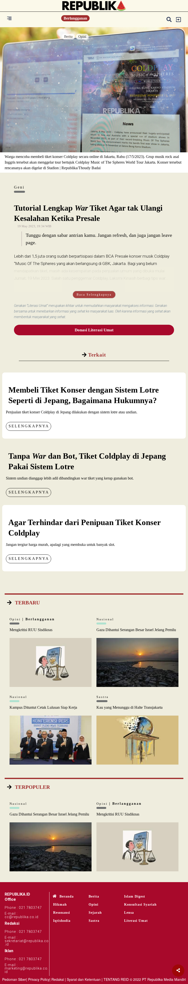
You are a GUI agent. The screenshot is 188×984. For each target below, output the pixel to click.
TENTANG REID (116, 979)
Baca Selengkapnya (94, 294)
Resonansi (61, 912)
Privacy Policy (38, 979)
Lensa (129, 912)
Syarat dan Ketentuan (84, 979)
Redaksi (57, 979)
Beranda (66, 896)
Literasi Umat (136, 921)
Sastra (94, 921)
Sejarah (95, 912)
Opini (82, 36)
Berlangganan (75, 18)
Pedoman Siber (14, 979)
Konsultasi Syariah (140, 904)
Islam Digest (134, 896)
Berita (68, 36)
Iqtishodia (61, 921)
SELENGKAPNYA (29, 426)
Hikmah (60, 904)
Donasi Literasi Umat (94, 330)
